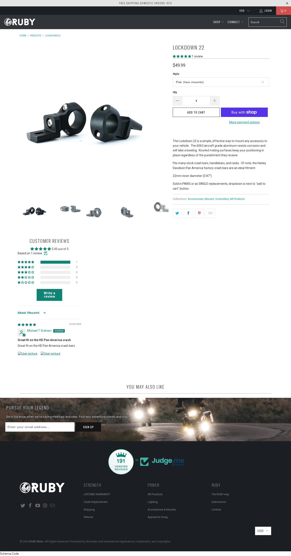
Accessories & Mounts (162, 509)
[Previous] (26, 116)
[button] (182, 56)
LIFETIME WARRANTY (97, 494)
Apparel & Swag (158, 517)
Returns (88, 517)
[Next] (164, 116)
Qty (175, 92)
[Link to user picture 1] (28, 361)
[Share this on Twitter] (177, 213)
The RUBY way (220, 494)
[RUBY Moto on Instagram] (45, 506)
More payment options (244, 122)
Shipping (89, 509)
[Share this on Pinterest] (199, 213)
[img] (27, 324)
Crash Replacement (96, 501)
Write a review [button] (49, 295)
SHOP (217, 22)
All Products (237, 199)
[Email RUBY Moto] (52, 506)
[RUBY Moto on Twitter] (23, 506)
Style (176, 73)
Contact (216, 509)
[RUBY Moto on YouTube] (38, 506)
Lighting (153, 501)
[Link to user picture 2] (50, 361)
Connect (234, 22)
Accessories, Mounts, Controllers (208, 199)
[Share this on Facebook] (188, 213)
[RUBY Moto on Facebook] (30, 506)
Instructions (219, 501)
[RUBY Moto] (19, 22)
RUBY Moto (36, 541)
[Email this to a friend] (210, 213)
